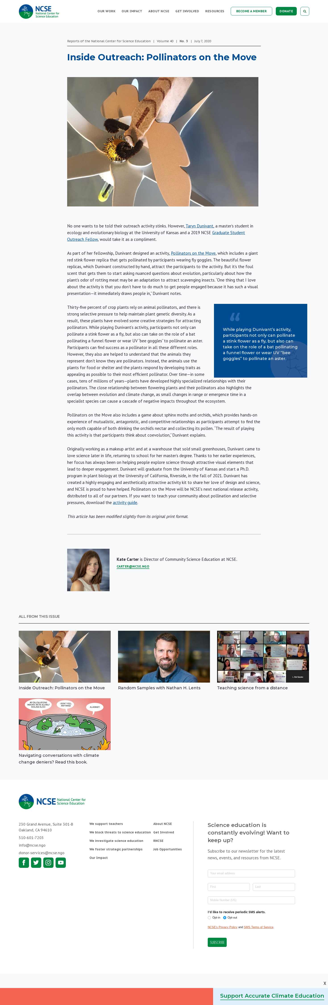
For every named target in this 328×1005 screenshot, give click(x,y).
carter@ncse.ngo (133, 566)
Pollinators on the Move (193, 253)
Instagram (48, 863)
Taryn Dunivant (199, 226)
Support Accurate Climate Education (272, 995)
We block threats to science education (120, 832)
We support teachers (106, 824)
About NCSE (158, 11)
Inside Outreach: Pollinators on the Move (62, 687)
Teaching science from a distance (252, 687)
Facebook (24, 863)
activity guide (125, 502)
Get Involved (187, 11)
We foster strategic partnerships (116, 849)
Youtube (61, 863)
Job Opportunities (167, 849)
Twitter (36, 863)
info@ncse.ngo (32, 845)
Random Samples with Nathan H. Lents (159, 687)
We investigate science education (116, 841)
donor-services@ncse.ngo (41, 853)
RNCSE (158, 841)
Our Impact (132, 11)
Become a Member (251, 11)
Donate (286, 11)
